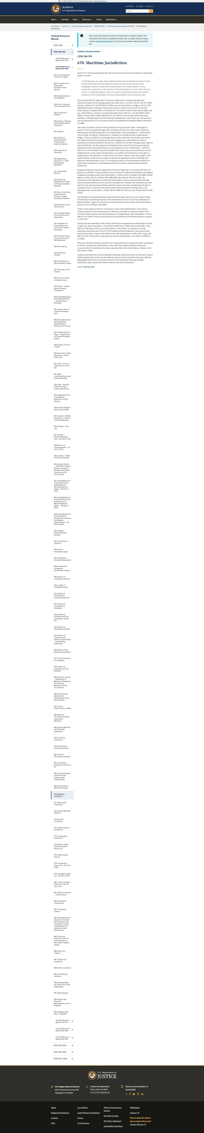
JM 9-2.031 (81, 260)
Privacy (80, 1118)
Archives (54, 1118)
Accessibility (82, 1108)
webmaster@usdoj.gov (104, 41)
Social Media (130, 1090)
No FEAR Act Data (111, 1116)
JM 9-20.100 (89, 267)
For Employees (83, 1123)
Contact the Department (99, 1086)
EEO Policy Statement (112, 1121)
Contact (137, 1125)
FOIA (53, 1123)
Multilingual (134, 1108)
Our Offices (130, 6)
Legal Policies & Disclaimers (88, 1113)
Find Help (139, 6)
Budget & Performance (60, 1113)
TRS (103, 1093)
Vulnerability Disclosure (113, 1126)
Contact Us (149, 6)
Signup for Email (135, 1086)
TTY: (93, 1093)
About (53, 1108)
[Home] (68, 13)
